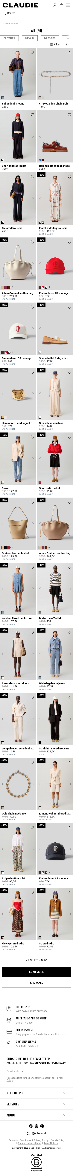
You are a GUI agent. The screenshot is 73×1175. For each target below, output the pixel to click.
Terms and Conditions (20, 1140)
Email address (15, 1071)
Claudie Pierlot (10, 24)
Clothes (9, 38)
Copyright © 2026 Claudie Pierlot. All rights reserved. (36, 1148)
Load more (36, 971)
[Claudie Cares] (36, 1162)
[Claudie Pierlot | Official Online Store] (20, 5)
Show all (36, 982)
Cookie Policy (58, 1140)
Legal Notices (51, 1143)
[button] (55, 4)
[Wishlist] (32, 52)
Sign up (64, 1071)
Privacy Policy (41, 1140)
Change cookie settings (29, 1143)
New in (29, 38)
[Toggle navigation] (68, 5)
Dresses (50, 38)
